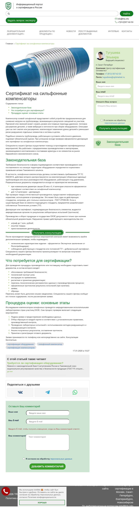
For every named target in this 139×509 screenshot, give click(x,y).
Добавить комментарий (47, 466)
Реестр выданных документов (87, 32)
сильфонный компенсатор (50, 344)
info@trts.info (123, 18)
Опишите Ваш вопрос (106, 101)
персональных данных (61, 458)
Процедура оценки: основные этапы (27, 113)
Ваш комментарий (17, 435)
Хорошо (42, 502)
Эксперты (92, 485)
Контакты (127, 31)
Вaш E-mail (13, 420)
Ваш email (100, 91)
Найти (126, 13)
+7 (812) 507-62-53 (113, 74)
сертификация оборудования (20, 344)
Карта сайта (105, 486)
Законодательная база (21, 107)
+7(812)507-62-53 (125, 22)
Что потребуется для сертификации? (27, 110)
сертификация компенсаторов (20, 347)
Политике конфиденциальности (42, 497)
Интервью (113, 31)
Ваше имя (13, 411)
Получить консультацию (47, 232)
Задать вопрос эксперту (21, 20)
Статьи (79, 485)
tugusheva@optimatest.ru (113, 77)
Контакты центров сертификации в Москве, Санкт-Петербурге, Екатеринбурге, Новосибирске (123, 493)
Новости (71, 31)
